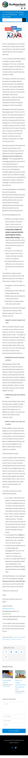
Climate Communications (19, 637)
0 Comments (18, 639)
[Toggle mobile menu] (25, 8)
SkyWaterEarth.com (8, 608)
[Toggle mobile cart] (21, 8)
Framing (12, 639)
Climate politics (6, 639)
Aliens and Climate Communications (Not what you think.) (20, 684)
